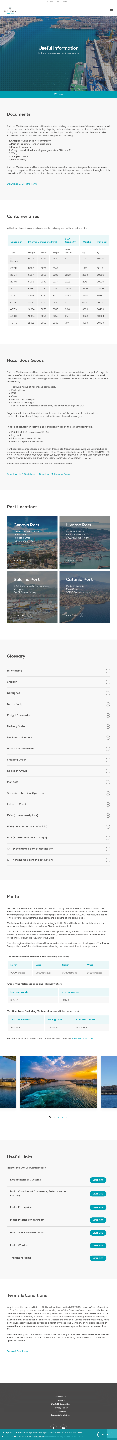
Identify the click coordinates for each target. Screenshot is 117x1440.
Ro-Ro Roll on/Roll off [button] (20, 749)
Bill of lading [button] (14, 671)
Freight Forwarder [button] (19, 715)
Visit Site (98, 1180)
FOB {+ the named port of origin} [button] (27, 826)
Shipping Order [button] (16, 760)
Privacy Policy (61, 1408)
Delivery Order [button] (16, 726)
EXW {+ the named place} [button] (22, 815)
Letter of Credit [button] (17, 804)
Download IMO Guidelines (21, 474)
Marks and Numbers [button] (19, 737)
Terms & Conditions (17, 1351)
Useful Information (60, 1404)
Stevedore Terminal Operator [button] (25, 793)
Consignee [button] (13, 693)
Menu (60, 94)
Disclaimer (61, 1412)
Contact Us (60, 1397)
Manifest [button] (12, 782)
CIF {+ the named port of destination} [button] (30, 860)
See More (39, 1437)
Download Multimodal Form (54, 474)
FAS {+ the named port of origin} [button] (27, 838)
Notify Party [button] (15, 704)
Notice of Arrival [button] (17, 771)
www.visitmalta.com (82, 1039)
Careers (61, 1400)
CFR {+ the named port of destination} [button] (30, 849)
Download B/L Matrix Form (22, 184)
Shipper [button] (12, 682)
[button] (111, 10)
